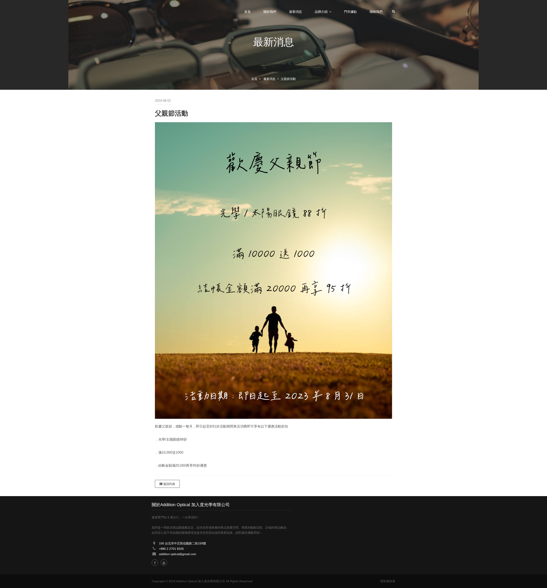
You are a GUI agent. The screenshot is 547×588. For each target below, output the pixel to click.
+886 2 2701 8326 (171, 548)
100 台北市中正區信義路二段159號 (182, 543)
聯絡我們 (376, 11)
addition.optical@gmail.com (177, 554)
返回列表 (168, 484)
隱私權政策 (387, 581)
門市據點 (350, 11)
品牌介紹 (321, 11)
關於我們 (269, 11)
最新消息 (295, 11)
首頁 (247, 11)
